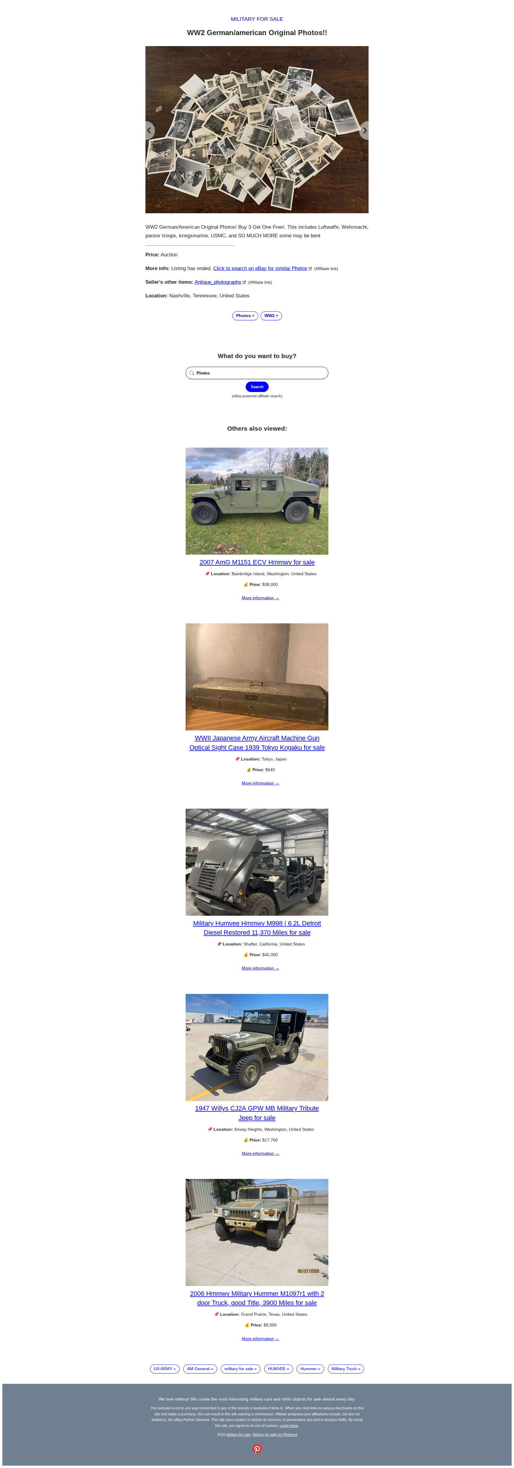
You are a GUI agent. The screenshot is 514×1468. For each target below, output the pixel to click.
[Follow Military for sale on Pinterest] (257, 1451)
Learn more (289, 1426)
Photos (243, 315)
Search (257, 387)
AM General (198, 1368)
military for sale (239, 1368)
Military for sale (257, 19)
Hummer (308, 1368)
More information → (260, 597)
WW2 (269, 315)
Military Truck (344, 1368)
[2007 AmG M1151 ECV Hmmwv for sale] (257, 553)
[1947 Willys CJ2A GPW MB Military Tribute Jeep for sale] (257, 1099)
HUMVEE (277, 1368)
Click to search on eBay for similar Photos (260, 268)
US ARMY (163, 1368)
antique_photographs (218, 282)
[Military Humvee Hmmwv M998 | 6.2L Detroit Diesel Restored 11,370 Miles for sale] (257, 914)
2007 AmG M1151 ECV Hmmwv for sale (257, 562)
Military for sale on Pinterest (275, 1434)
